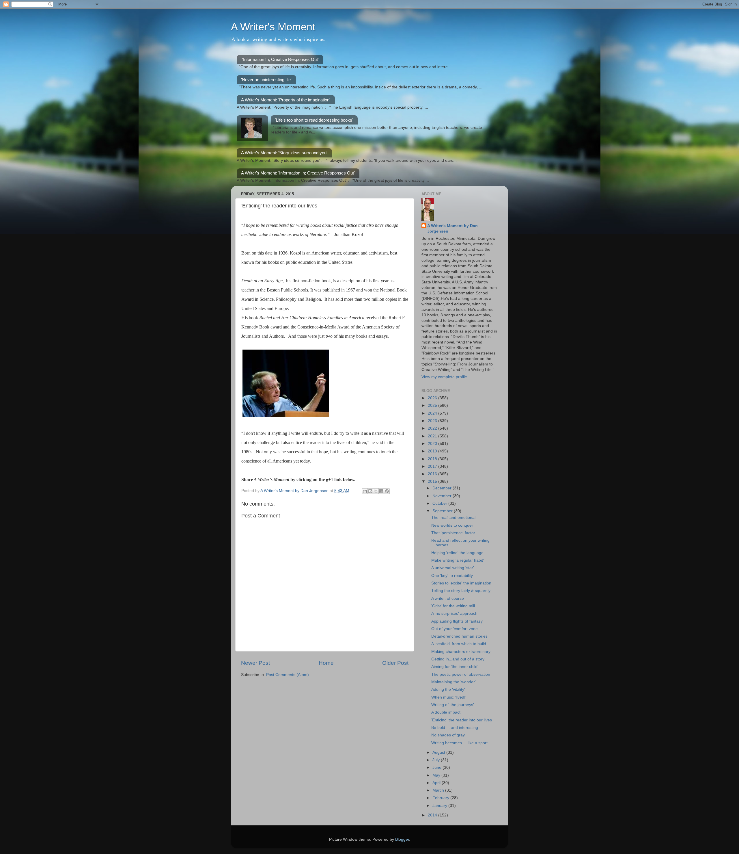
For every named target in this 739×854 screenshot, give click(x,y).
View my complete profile (444, 377)
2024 (433, 413)
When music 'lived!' (448, 697)
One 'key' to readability (452, 575)
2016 (433, 474)
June (437, 767)
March (438, 790)
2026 (433, 398)
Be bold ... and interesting (454, 727)
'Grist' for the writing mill (453, 606)
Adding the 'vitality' (448, 689)
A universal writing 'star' (452, 568)
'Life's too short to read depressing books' (314, 120)
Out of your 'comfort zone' (455, 629)
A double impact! (446, 712)
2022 (433, 428)
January (440, 805)
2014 (433, 815)
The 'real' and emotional (453, 517)
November (442, 496)
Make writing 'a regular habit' (457, 560)
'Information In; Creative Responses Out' (280, 59)
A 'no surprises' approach (454, 613)
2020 (433, 443)
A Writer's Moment (273, 27)
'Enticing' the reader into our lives (461, 720)
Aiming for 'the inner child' (454, 666)
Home (326, 663)
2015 (433, 481)
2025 (433, 405)
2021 (433, 436)
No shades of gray (448, 735)
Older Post (395, 663)
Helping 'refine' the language (457, 553)
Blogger (402, 839)
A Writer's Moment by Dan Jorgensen (452, 228)
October (440, 503)
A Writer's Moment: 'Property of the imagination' (285, 99)
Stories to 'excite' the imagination (461, 583)
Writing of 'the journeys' (452, 705)
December (442, 488)
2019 (433, 451)
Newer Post (255, 663)
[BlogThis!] (370, 491)
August (439, 752)
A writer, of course (447, 598)
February (441, 798)
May (436, 775)
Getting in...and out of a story (457, 659)
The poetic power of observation (460, 674)
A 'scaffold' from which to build (458, 644)
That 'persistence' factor (453, 533)
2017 (433, 466)
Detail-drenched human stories (459, 636)
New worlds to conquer (452, 525)
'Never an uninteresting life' (266, 79)
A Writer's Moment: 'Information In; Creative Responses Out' (298, 172)
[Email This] (365, 491)
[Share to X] (376, 491)
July (436, 760)
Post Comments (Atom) (287, 675)
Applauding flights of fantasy (457, 621)
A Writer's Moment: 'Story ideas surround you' (284, 152)
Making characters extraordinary (460, 651)
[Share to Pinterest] (387, 491)
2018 (433, 459)
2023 (433, 421)
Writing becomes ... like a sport (459, 743)
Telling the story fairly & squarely (460, 590)
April (437, 783)
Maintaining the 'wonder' (453, 682)
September (443, 511)
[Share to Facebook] (381, 491)
